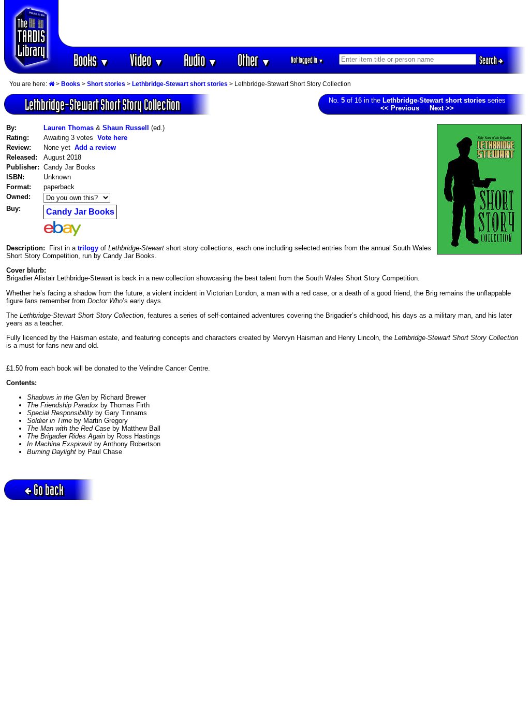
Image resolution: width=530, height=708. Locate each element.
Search (488, 60)
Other (254, 60)
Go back (49, 490)
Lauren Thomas (68, 128)
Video (147, 60)
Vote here (112, 137)
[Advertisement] (292, 23)
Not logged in (307, 59)
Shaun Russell (125, 128)
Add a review (95, 147)
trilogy (88, 248)
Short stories (106, 84)
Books (91, 60)
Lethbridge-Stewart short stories (180, 84)
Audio (200, 60)
